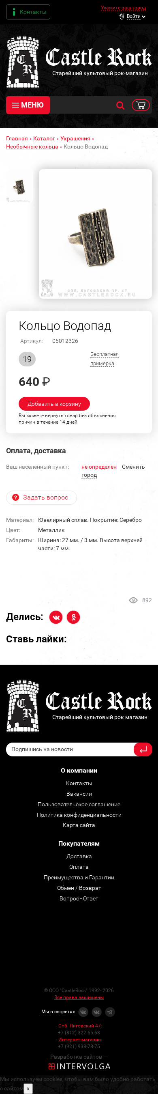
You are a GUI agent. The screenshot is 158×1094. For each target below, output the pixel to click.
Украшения (75, 138)
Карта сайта (79, 825)
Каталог (44, 138)
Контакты (33, 12)
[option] (95, 234)
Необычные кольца (32, 146)
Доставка (79, 856)
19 (27, 359)
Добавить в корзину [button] (54, 404)
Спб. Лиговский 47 (79, 1026)
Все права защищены (79, 997)
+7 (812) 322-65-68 (79, 1033)
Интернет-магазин (79, 1039)
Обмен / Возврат (79, 888)
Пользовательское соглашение (79, 804)
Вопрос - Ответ (79, 898)
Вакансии (79, 793)
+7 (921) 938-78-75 (79, 1046)
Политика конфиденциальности (79, 815)
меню (32, 105)
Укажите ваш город (123, 8)
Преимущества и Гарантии (79, 877)
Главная (17, 138)
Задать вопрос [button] (45, 497)
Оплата (79, 867)
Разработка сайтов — (79, 1056)
